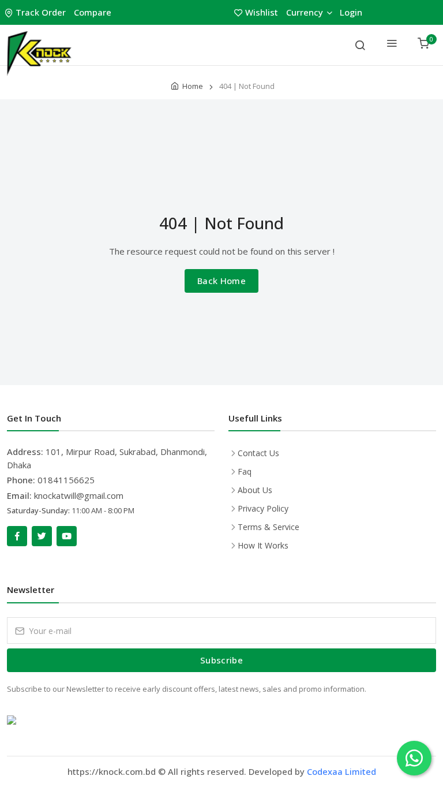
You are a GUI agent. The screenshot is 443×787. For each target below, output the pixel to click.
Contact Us (258, 452)
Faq (244, 471)
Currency (304, 12)
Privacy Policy (263, 508)
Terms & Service (268, 526)
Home (192, 86)
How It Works (263, 545)
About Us (255, 489)
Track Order (41, 12)
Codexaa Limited (341, 771)
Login (351, 12)
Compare (92, 12)
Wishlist (261, 12)
